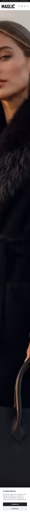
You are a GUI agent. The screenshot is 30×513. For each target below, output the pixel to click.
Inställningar (15, 508)
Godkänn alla (15, 504)
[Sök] (18, 6)
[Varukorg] (24, 6)
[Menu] (27, 6)
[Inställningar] (21, 6)
